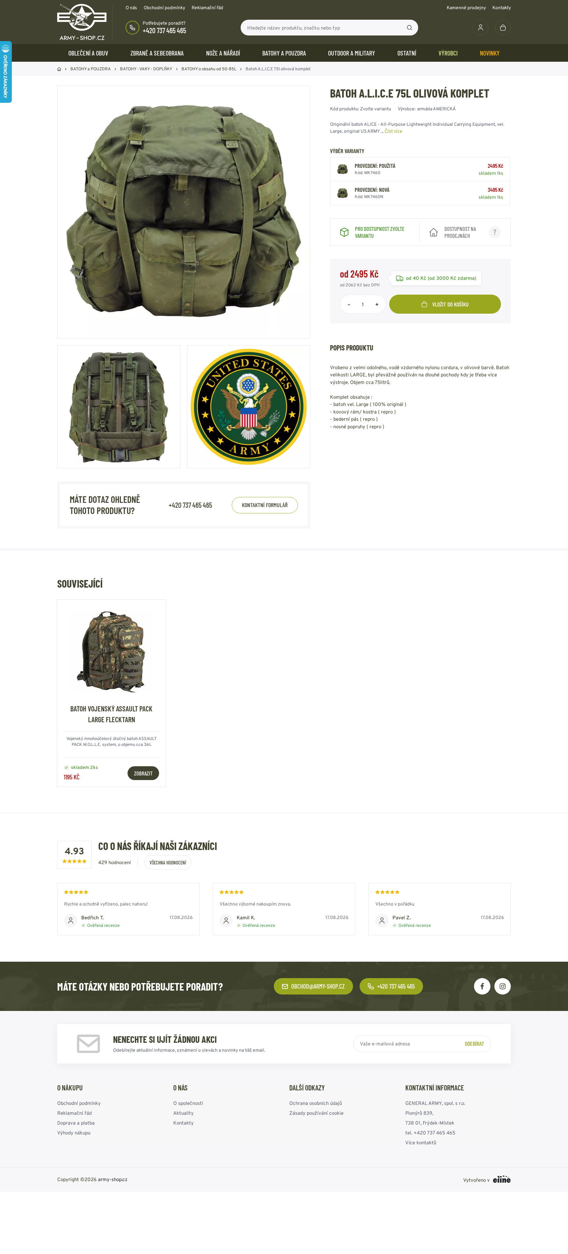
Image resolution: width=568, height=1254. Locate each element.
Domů (59, 69)
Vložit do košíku (450, 304)
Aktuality (183, 1113)
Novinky (490, 53)
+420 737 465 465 (164, 30)
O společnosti (188, 1103)
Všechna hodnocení (168, 862)
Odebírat (474, 1043)
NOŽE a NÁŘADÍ (223, 53)
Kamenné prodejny (466, 7)
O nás (131, 7)
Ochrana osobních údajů (315, 1103)
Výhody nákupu (73, 1132)
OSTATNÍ (406, 53)
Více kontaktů (420, 1142)
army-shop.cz (113, 1179)
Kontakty (501, 7)
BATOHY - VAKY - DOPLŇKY (146, 69)
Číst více (393, 131)
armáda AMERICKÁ (436, 108)
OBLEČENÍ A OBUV (88, 53)
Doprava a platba (76, 1123)
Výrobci (448, 53)
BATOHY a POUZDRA (284, 53)
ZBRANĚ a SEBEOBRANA (157, 53)
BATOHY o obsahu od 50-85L (208, 69)
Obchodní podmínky (164, 7)
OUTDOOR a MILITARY (351, 53)
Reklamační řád (207, 7)
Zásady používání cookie (316, 1113)
